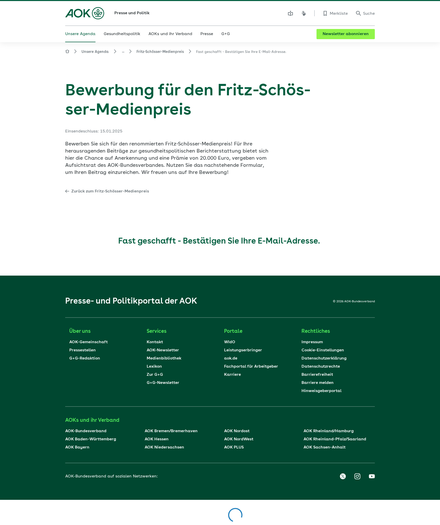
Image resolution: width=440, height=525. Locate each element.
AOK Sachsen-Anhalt (325, 447)
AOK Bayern (77, 447)
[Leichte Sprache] (290, 13)
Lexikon (154, 367)
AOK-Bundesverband (85, 431)
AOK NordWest (238, 439)
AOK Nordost (237, 431)
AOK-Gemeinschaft (88, 342)
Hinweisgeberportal (321, 391)
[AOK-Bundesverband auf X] (343, 476)
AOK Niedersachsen (164, 447)
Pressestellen (82, 350)
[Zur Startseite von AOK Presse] (67, 52)
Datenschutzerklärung (324, 358)
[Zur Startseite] (84, 13)
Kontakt (155, 342)
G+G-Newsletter (163, 383)
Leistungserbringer (243, 350)
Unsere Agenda (94, 52)
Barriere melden (317, 383)
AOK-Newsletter (163, 350)
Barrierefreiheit (317, 375)
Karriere (232, 375)
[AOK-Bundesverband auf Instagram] (357, 476)
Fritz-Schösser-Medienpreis (160, 52)
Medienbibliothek (164, 358)
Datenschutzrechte (320, 367)
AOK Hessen (157, 439)
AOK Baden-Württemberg (90, 439)
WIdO (229, 342)
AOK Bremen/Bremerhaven (171, 431)
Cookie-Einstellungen (322, 350)
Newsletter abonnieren (346, 34)
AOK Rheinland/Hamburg (329, 431)
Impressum (312, 342)
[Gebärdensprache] (303, 13)
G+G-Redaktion (84, 358)
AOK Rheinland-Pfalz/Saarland (335, 439)
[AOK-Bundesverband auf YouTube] (372, 476)
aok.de (230, 358)
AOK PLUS (234, 447)
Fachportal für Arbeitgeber (251, 367)
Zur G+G (155, 375)
